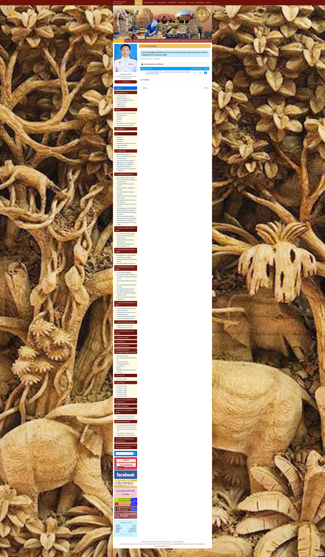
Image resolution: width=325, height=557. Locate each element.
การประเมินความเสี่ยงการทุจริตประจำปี (127, 282)
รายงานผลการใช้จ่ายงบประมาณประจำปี (125, 185)
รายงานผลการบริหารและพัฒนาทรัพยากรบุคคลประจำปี (125, 245)
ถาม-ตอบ (191, 3)
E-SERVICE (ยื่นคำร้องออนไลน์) (125, 322)
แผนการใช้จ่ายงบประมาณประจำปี (126, 178)
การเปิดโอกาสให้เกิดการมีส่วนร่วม (126, 263)
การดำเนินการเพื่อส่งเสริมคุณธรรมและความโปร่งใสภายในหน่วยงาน (126, 317)
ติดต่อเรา (208, 3)
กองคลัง (119, 119)
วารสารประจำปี (120, 375)
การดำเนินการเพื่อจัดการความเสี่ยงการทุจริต (126, 286)
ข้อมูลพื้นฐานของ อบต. (123, 98)
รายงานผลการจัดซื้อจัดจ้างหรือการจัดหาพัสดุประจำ (126, 201)
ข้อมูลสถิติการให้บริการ (122, 346)
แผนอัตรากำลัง (121, 104)
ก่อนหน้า (144, 88)
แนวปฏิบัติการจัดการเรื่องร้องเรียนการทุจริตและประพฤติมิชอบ (126, 256)
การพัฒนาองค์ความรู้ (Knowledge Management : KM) (126, 351)
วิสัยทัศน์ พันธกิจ (121, 106)
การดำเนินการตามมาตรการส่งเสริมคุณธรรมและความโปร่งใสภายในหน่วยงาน (127, 429)
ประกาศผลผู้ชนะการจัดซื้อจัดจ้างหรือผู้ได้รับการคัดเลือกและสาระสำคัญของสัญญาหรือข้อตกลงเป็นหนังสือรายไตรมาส (127, 211)
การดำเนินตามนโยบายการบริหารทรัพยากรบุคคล (125, 237)
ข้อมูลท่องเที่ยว (182, 3)
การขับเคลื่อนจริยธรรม (123, 364)
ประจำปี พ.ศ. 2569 (122, 396)
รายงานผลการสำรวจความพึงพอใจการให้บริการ (126, 170)
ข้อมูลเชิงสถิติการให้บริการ (124, 167)
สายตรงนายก (125, 82)
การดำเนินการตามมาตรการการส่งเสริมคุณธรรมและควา (126, 313)
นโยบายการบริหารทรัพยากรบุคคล (126, 234)
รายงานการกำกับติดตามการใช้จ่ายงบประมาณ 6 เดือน (127, 181)
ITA (117, 134)
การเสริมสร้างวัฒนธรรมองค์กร (125, 289)
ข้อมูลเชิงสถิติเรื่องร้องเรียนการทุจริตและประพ (127, 260)
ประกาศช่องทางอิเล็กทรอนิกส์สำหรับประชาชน (125, 440)
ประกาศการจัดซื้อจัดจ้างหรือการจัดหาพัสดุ (125, 193)
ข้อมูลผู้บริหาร (120, 139)
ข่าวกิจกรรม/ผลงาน (149, 3)
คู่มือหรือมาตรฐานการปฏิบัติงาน (125, 163)
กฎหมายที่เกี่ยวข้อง (122, 145)
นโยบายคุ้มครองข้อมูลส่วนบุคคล (125, 433)
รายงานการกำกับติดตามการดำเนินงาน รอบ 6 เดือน (126, 157)
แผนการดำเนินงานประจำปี (124, 154)
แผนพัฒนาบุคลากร (122, 102)
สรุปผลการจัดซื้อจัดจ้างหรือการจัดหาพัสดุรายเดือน (127, 197)
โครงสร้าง (120, 137)
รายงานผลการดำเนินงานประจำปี (125, 161)
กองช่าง (119, 121)
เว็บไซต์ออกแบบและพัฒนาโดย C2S (162, 546)
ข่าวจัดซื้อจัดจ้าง (172, 3)
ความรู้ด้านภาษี (121, 366)
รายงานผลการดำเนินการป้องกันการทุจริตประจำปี (126, 298)
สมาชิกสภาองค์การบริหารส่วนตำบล (126, 113)
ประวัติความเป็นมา (121, 96)
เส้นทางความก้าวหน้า (122, 362)
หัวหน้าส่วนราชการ (122, 115)
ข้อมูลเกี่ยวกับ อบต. (121, 92)
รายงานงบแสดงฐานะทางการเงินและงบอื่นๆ (126, 223)
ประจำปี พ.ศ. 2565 (122, 388)
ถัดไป (206, 88)
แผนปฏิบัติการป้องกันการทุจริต (125, 291)
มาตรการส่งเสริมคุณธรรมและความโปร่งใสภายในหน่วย (126, 309)
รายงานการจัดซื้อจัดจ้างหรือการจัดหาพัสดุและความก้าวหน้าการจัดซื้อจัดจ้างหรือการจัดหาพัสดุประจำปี (127, 218)
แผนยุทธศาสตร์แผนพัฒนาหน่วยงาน (126, 143)
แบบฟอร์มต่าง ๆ (120, 342)
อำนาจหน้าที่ (120, 141)
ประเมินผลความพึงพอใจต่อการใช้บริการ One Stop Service (126, 446)
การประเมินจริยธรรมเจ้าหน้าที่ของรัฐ (126, 425)
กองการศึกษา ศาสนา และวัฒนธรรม (126, 123)
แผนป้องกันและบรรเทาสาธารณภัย (126, 435)
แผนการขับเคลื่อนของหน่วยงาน (125, 100)
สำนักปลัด (119, 117)
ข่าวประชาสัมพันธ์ (161, 3)
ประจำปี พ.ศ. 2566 (122, 390)
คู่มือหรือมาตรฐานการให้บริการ (125, 165)
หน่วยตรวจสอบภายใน (122, 337)
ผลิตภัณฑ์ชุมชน (200, 3)
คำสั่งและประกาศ (121, 147)
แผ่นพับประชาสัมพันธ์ (122, 406)
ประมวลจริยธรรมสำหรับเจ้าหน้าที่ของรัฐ (127, 359)
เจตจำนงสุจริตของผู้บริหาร (124, 273)
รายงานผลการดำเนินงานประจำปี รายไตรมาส (127, 205)
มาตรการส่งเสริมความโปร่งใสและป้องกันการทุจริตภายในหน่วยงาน (126, 417)
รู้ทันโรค (119, 368)
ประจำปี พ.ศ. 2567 (122, 392)
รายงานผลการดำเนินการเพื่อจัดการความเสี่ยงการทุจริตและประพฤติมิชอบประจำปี (127, 277)
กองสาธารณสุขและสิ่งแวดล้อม (125, 125)
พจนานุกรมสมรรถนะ (122, 356)
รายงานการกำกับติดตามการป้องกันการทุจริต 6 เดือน (126, 294)
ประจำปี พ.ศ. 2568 (122, 394)
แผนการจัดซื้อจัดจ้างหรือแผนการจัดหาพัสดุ (126, 189)
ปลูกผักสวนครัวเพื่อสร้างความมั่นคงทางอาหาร (126, 371)
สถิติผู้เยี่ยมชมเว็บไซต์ (126, 522)
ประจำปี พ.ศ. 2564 (122, 386)
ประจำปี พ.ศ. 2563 (122, 379)
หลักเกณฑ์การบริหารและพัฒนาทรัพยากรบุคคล (125, 241)
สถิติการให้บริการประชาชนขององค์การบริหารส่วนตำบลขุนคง (125, 327)
